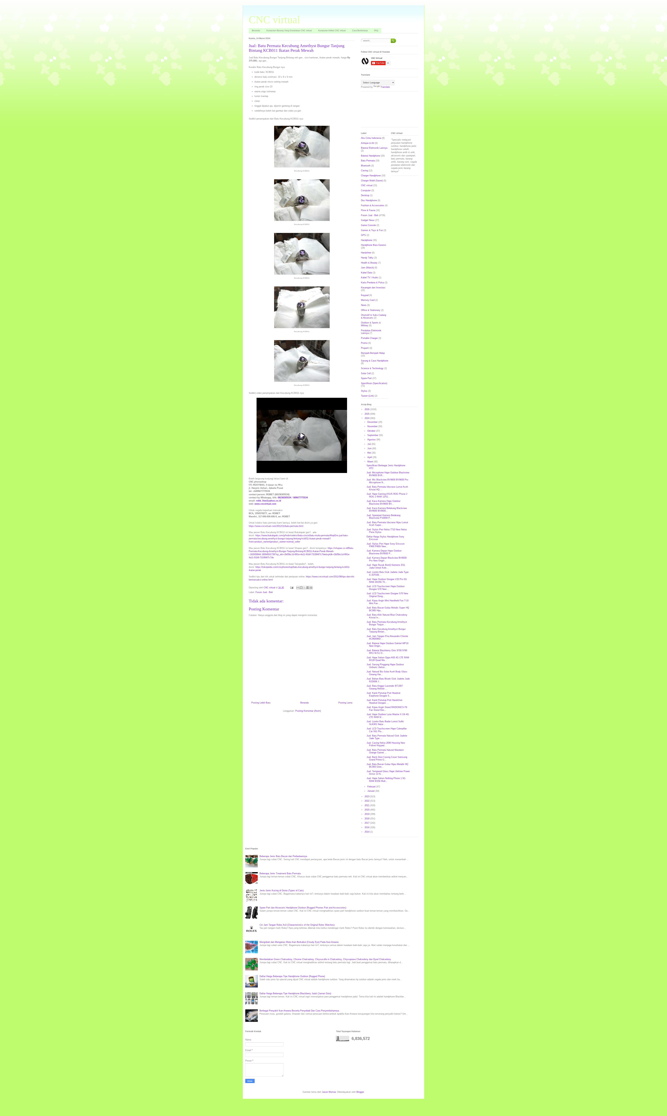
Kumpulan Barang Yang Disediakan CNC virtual (289, 30)
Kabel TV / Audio (369, 277)
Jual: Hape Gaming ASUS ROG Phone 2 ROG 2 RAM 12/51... (387, 495)
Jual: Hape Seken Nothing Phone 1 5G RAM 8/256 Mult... (386, 779)
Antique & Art (367, 143)
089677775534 (300, 497)
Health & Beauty (369, 262)
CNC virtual (274, 19)
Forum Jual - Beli (264, 592)
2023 (367, 796)
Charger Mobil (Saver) (372, 180)
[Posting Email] (291, 587)
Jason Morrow (329, 1092)
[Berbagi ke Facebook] (308, 587)
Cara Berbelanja (360, 30)
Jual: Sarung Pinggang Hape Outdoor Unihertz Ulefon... (385, 666)
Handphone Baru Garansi (373, 245)
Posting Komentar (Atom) (308, 711)
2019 (367, 814)
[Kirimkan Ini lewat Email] (298, 587)
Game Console (368, 225)
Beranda (256, 30)
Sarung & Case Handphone (374, 360)
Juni (369, 448)
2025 (367, 414)
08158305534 (284, 497)
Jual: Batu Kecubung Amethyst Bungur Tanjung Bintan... (386, 630)
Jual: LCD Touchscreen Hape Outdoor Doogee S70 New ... (386, 587)
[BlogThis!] (301, 587)
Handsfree (366, 252)
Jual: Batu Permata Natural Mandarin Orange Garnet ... (385, 751)
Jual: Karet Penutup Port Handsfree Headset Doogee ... (384, 701)
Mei (369, 452)
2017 (367, 823)
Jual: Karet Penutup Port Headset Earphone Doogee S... (383, 694)
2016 (367, 827)
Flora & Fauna (368, 210)
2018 (367, 818)
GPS (363, 235)
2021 (367, 805)
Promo (364, 343)
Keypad (365, 295)
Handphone (366, 240)
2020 (367, 809)
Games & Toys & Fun (372, 230)
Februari (371, 786)
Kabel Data (366, 272)
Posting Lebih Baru (260, 702)
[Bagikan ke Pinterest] (311, 587)
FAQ (376, 30)
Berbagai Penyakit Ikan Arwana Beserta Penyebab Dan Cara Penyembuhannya (299, 1010)
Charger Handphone (371, 175)
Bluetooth (365, 165)
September (373, 435)
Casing (364, 170)
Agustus (371, 439)
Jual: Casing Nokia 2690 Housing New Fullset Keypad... (386, 744)
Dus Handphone (369, 200)
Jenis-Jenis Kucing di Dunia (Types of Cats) (282, 890)
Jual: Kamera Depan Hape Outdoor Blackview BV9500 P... (384, 552)
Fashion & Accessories (372, 205)
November (372, 426)
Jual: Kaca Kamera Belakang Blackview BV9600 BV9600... (387, 509)
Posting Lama (345, 702)
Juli (369, 444)
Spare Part (366, 378)
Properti (365, 348)
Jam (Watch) (367, 267)
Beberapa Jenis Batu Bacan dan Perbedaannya (283, 856)
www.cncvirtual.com (265, 504)
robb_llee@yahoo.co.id (268, 500)
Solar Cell (366, 373)
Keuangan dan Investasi (373, 287)
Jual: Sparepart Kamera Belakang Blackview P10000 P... (383, 516)
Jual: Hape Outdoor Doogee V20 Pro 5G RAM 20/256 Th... (387, 580)
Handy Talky (367, 257)
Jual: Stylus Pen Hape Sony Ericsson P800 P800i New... (386, 545)
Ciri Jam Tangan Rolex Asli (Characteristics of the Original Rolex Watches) (297, 925)
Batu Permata (368, 160)
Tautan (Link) (367, 395)
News (364, 305)
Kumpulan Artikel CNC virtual (332, 30)
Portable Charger (369, 338)
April (370, 457)
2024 (367, 418)
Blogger (360, 1092)
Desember (372, 422)
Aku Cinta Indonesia (371, 138)
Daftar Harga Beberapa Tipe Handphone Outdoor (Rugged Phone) (292, 976)
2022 (367, 801)
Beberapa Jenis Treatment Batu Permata (280, 873)
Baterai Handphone (370, 155)
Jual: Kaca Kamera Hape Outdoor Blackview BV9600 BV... (383, 502)
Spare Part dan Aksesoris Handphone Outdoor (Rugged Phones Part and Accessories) (303, 907)
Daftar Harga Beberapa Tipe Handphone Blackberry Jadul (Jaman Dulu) (295, 993)
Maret (370, 461)
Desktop (365, 195)
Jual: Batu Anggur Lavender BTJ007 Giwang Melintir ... (385, 687)
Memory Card (367, 300)
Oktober (371, 431)
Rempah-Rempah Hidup (373, 353)
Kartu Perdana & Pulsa (372, 282)
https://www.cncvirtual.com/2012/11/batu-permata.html (276, 526)
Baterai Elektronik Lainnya (374, 148)
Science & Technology (372, 368)
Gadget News (367, 220)
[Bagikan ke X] (304, 587)
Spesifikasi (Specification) (374, 383)
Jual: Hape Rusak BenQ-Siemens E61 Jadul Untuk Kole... (386, 566)
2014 (367, 831)
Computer (366, 190)
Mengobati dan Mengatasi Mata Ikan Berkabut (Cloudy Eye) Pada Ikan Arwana (299, 942)
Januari (371, 791)
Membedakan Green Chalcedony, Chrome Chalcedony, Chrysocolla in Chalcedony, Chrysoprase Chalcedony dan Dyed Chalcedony (325, 959)
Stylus (364, 391)
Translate (385, 87)
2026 (367, 409)
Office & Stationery (370, 310)
